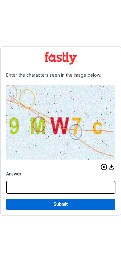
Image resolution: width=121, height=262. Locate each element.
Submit (61, 204)
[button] (104, 167)
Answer (13, 173)
